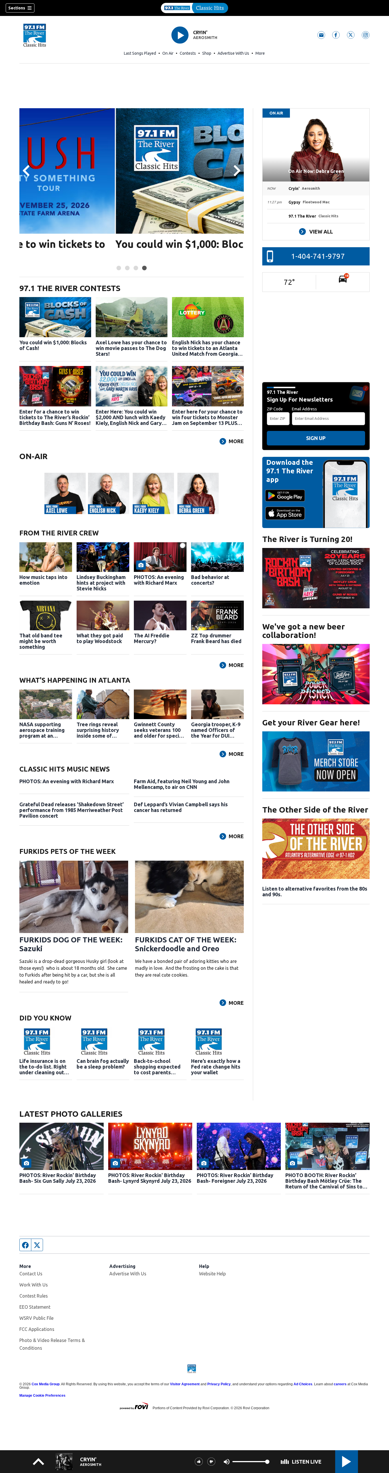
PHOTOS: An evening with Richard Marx (159, 580)
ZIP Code (275, 409)
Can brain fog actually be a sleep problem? (103, 1063)
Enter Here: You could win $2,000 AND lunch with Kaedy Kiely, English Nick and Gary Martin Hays (130, 417)
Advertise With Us (233, 53)
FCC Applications (36, 1329)
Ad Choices (303, 1384)
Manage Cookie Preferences (42, 1396)
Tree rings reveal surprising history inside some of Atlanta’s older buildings (98, 729)
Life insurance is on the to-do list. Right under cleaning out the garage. (43, 1066)
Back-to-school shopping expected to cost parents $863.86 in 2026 (157, 1066)
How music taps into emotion (43, 580)
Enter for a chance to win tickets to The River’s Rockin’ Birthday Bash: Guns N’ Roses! (55, 417)
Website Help (212, 1273)
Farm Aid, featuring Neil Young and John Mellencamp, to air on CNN (182, 784)
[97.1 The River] (194, 8)
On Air (167, 53)
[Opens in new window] (316, 578)
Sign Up (315, 438)
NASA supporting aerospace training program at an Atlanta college (42, 729)
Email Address (304, 409)
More (260, 53)
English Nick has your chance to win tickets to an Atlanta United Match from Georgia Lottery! (206, 348)
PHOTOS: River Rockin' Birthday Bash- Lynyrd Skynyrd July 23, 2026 (149, 1178)
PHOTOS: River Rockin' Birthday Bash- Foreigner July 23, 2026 (235, 1178)
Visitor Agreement (185, 1384)
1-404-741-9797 (318, 256)
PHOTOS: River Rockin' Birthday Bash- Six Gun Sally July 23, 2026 (57, 1178)
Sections (16, 8)
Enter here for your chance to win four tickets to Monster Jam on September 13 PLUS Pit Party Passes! (207, 417)
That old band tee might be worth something (40, 641)
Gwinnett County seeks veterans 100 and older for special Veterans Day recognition (158, 729)
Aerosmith (205, 37)
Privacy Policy (219, 1384)
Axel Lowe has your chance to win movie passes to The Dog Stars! (131, 348)
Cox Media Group (46, 1384)
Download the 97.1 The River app (289, 471)
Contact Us (30, 1273)
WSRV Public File (36, 1318)
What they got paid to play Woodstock (100, 638)
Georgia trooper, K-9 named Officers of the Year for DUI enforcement (215, 729)
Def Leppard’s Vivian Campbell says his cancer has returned (181, 807)
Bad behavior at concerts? (210, 580)
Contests (188, 53)
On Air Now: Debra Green (316, 171)
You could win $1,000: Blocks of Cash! (109, 244)
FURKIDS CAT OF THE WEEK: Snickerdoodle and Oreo (185, 944)
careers (340, 1384)
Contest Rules (33, 1295)
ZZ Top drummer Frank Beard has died (216, 638)
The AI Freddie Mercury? (151, 638)
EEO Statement (34, 1307)
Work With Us (33, 1284)
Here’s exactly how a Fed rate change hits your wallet (215, 1066)
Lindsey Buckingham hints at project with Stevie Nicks (101, 582)
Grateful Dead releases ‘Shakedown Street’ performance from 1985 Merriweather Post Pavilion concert (71, 810)
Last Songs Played (140, 53)
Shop (206, 53)
